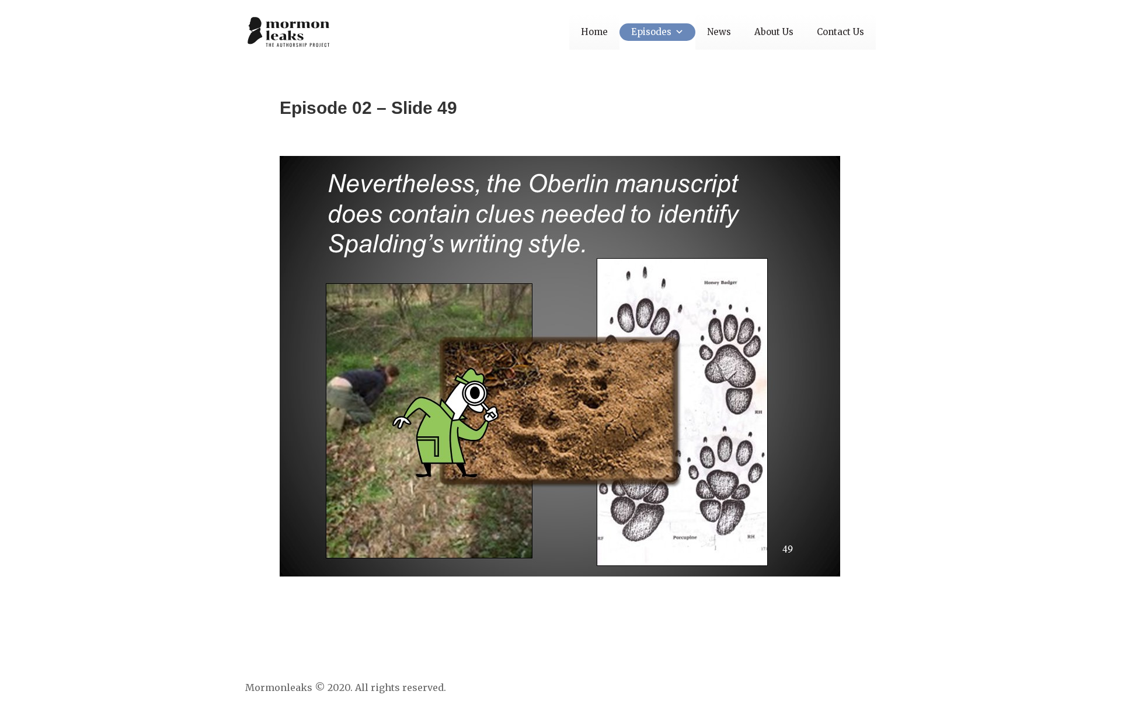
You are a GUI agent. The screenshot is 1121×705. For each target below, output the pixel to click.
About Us (773, 31)
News (719, 31)
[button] (677, 31)
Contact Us (840, 31)
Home (594, 31)
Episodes (651, 31)
